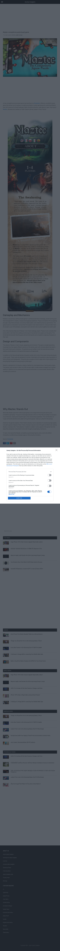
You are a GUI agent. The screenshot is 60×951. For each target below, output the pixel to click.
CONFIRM (19, 498)
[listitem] (30, 472)
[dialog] (30, 476)
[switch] (49, 475)
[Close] (56, 450)
